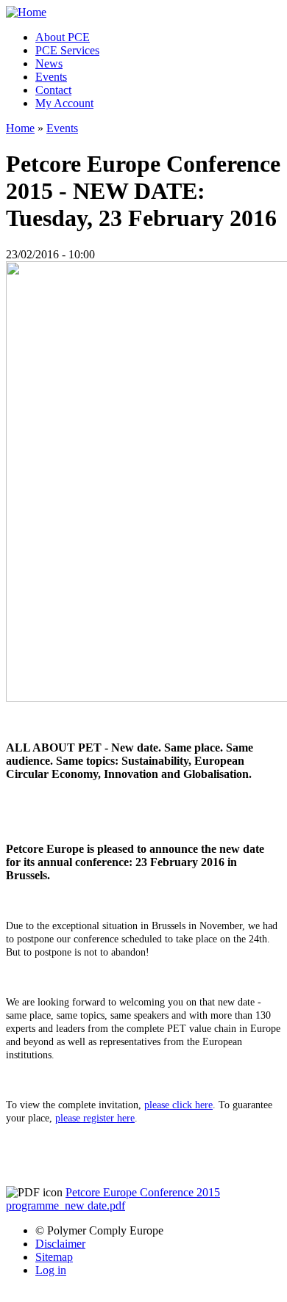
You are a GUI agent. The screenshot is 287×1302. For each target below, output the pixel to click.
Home (20, 128)
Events (51, 76)
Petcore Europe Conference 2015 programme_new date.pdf (113, 1199)
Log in (50, 1270)
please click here (178, 1104)
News (49, 63)
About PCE (62, 37)
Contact (53, 90)
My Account (64, 103)
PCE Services (67, 50)
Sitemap (54, 1257)
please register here (95, 1118)
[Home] (26, 12)
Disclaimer (60, 1243)
